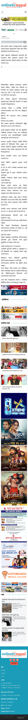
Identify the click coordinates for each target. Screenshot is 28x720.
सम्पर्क (2, 676)
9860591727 (10, 688)
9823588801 (17, 695)
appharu (4, 37)
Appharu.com (21, 718)
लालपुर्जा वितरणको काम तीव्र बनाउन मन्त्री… (12, 371)
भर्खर (2, 595)
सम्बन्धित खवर (5, 323)
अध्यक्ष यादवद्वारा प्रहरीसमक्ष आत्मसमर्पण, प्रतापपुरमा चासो (12, 388)
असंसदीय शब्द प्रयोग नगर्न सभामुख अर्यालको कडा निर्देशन (13, 629)
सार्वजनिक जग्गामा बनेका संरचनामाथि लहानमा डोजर (13, 600)
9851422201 (10, 695)
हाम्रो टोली (14, 663)
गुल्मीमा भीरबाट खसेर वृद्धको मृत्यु (10, 338)
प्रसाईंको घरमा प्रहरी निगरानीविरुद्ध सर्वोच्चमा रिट (14, 355)
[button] (25, 12)
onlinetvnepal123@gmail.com (12, 685)
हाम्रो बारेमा (3, 670)
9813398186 (17, 688)
